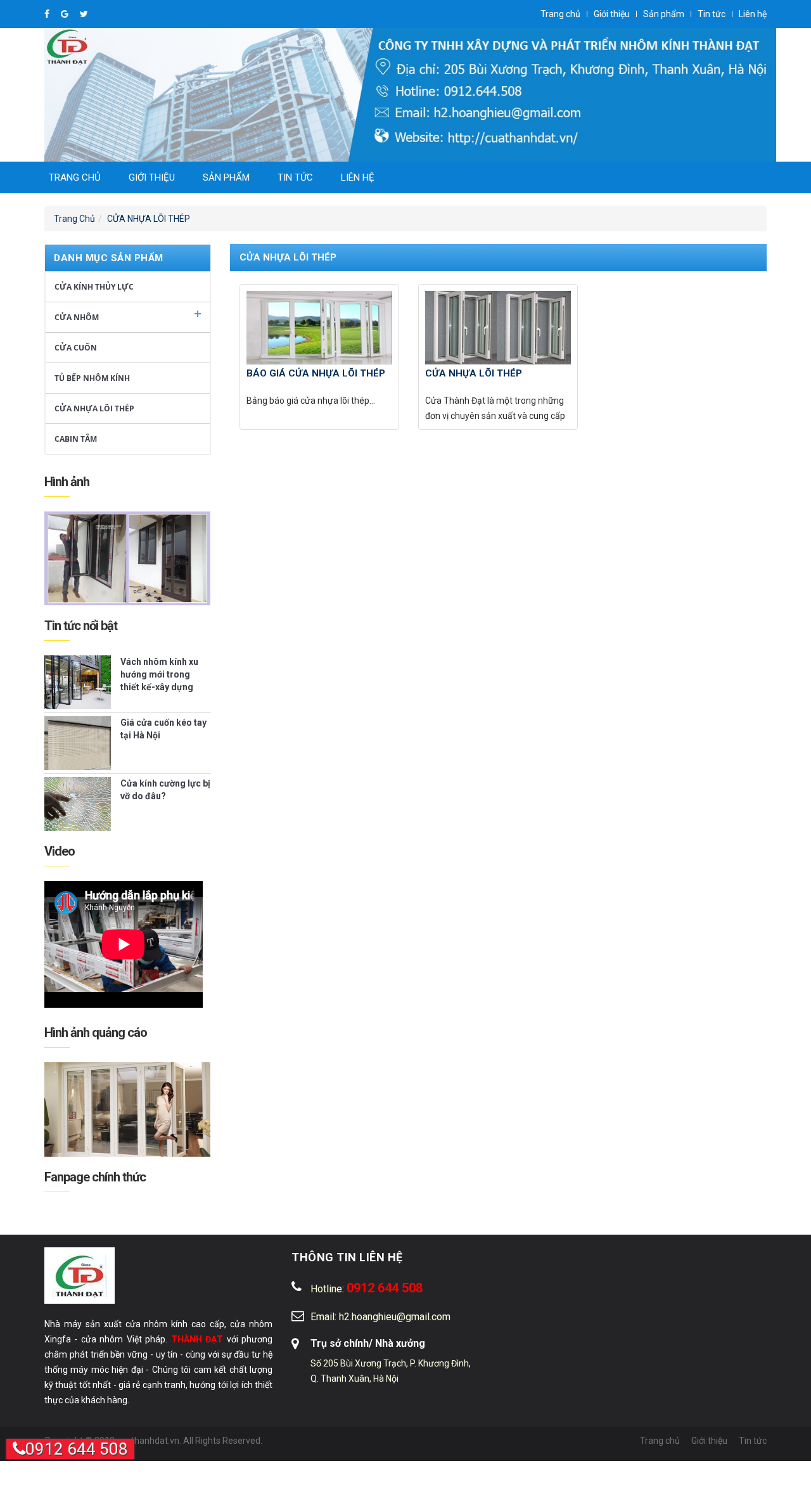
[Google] (65, 14)
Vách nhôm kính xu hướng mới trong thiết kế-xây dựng (159, 674)
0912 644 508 (76, 1448)
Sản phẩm (663, 14)
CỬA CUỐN (75, 347)
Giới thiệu (612, 14)
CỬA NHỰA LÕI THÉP (148, 219)
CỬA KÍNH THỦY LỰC (94, 286)
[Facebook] (47, 14)
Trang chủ (560, 14)
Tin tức (711, 14)
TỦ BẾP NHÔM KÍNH (92, 378)
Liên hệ (753, 14)
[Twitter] (84, 14)
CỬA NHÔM (76, 317)
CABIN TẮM (75, 439)
